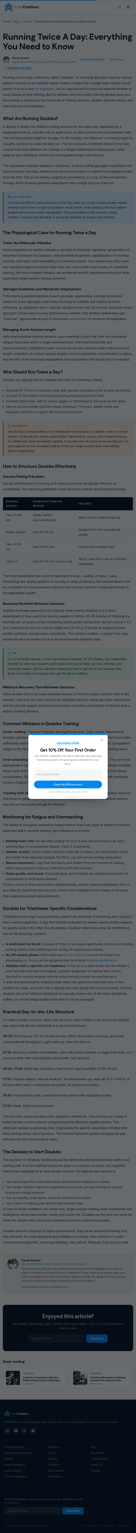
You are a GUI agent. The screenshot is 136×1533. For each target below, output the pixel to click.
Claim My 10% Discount (68, 784)
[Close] (101, 740)
